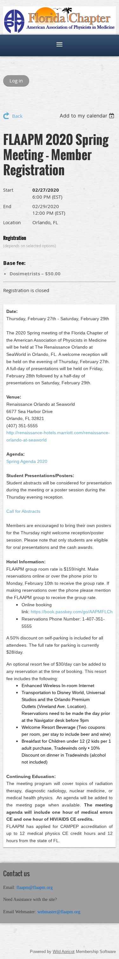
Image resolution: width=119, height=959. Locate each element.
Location (12, 222)
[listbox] (88, 115)
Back (17, 116)
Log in (16, 80)
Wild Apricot (64, 951)
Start (8, 190)
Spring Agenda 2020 (26, 461)
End (7, 206)
